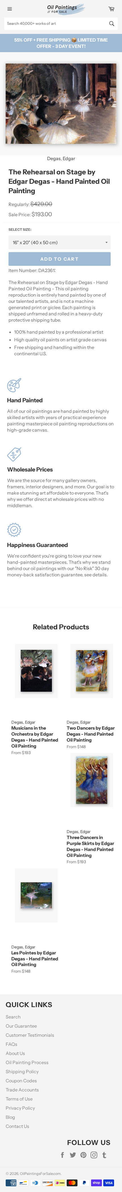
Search (13, 1017)
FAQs (11, 1044)
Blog (10, 1117)
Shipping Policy (22, 1071)
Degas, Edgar (61, 158)
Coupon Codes (21, 1080)
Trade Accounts (22, 1090)
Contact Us (17, 1126)
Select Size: (20, 229)
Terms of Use (19, 1099)
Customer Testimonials (30, 1035)
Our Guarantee (21, 1026)
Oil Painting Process (27, 1062)
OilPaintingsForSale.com (40, 1173)
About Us (15, 1053)
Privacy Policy (20, 1108)
